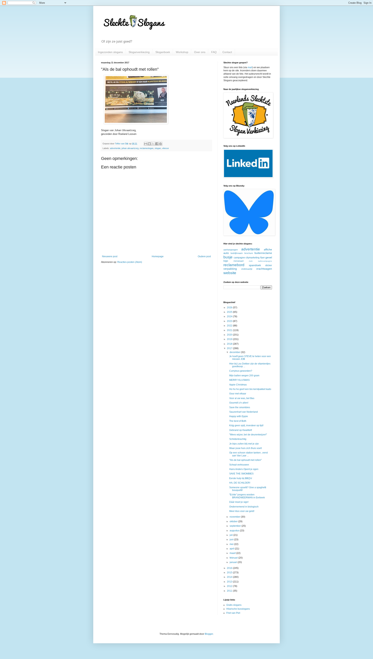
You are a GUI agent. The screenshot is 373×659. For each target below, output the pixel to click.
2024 (230, 316)
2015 (230, 572)
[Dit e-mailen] (146, 144)
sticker (268, 265)
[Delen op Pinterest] (160, 144)
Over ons (199, 52)
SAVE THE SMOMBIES (241, 473)
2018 (230, 344)
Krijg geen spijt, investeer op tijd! (246, 425)
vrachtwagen (264, 268)
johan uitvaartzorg (130, 148)
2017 (230, 348)
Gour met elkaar (237, 393)
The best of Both (237, 421)
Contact (227, 52)
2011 (230, 590)
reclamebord (233, 265)
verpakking (230, 268)
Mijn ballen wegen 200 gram (244, 375)
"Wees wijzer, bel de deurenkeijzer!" (248, 434)
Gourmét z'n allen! (238, 402)
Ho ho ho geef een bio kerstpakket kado (250, 389)
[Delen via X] (153, 144)
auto (226, 253)
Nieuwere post (109, 256)
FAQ (214, 52)
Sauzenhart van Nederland (243, 412)
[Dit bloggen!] (149, 144)
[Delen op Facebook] (157, 144)
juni (232, 539)
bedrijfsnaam (237, 253)
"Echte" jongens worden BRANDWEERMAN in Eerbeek (247, 496)
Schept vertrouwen (239, 464)
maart (233, 553)
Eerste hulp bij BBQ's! (240, 478)
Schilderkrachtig (237, 439)
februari (234, 557)
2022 (230, 325)
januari (234, 562)
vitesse (165, 148)
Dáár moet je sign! (238, 502)
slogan (158, 148)
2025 (230, 312)
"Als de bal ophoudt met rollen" (245, 460)
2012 (230, 586)
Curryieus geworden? (240, 371)
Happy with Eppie (238, 416)
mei (232, 544)
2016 (230, 568)
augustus (235, 530)
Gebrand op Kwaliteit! (240, 430)
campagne (239, 257)
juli (231, 535)
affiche (268, 249)
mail (250, 67)
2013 (230, 581)
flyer (262, 257)
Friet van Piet (233, 613)
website (229, 273)
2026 (230, 307)
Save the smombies (239, 407)
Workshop (182, 52)
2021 (230, 330)
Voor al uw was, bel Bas (241, 398)
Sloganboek (162, 52)
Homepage (158, 256)
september (235, 526)
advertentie (115, 148)
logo (225, 261)
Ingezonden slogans (110, 52)
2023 (230, 321)
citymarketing (253, 257)
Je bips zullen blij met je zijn (244, 443)
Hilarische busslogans (238, 609)
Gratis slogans (233, 605)
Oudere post (204, 256)
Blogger (209, 634)
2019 (230, 339)
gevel (268, 257)
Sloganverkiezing (139, 52)
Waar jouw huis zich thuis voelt (245, 448)
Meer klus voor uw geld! (241, 511)
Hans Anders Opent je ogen (243, 469)
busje (228, 257)
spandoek (255, 265)
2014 (230, 577)
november (235, 516)
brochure (248, 253)
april (232, 548)
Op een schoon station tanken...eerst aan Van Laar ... (248, 454)
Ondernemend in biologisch (244, 506)
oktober (234, 521)
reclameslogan (146, 148)
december (235, 352)
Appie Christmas (238, 384)
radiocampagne (265, 261)
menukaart (239, 261)
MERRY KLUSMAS (239, 380)
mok (251, 261)
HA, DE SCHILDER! (239, 482)
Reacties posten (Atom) (129, 262)
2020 (230, 334)
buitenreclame (263, 253)
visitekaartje (246, 269)
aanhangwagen (230, 249)
